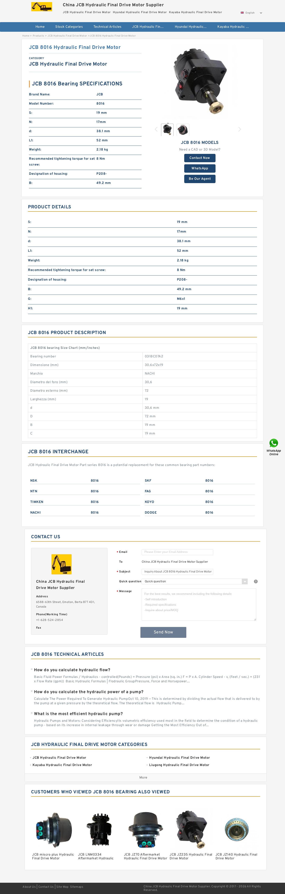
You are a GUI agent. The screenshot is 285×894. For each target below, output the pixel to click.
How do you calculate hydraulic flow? (72, 670)
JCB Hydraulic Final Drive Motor (150, 27)
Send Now (163, 632)
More (143, 778)
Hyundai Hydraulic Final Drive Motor (193, 27)
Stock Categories (69, 27)
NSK (33, 481)
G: (29, 299)
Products (38, 36)
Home (40, 27)
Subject (124, 572)
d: (30, 131)
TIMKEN (36, 502)
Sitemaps (76, 887)
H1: (30, 308)
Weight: (35, 150)
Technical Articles (107, 27)
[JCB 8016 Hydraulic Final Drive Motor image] (199, 82)
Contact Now (199, 158)
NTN (33, 491)
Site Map (62, 887)
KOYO (149, 502)
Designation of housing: (48, 174)
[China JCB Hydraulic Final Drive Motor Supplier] (42, 5)
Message (124, 592)
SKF (148, 481)
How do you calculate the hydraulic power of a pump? (89, 692)
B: (30, 183)
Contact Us (46, 887)
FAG (148, 491)
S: (30, 113)
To (120, 562)
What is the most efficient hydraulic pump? (78, 714)
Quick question (130, 581)
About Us (29, 887)
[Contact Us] (274, 447)
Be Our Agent (200, 179)
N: (30, 122)
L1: (31, 140)
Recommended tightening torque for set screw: (62, 162)
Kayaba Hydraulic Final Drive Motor (235, 27)
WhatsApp (200, 168)
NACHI (35, 513)
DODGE (151, 513)
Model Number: (41, 104)
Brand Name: (39, 94)
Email (122, 552)
